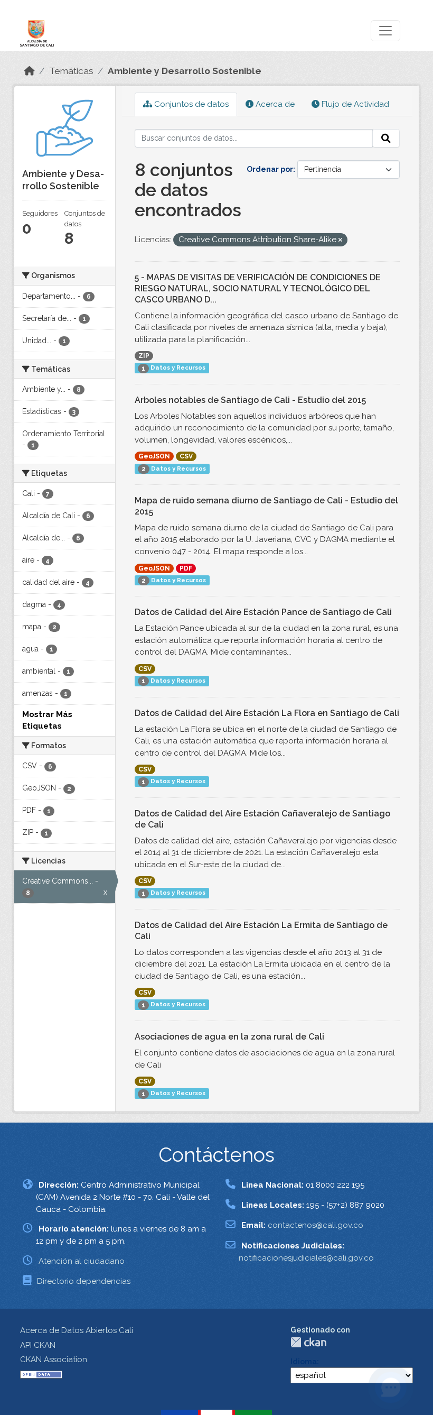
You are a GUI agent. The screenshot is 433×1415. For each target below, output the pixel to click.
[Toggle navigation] (385, 30)
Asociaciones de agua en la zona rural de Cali (229, 1037)
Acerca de (274, 104)
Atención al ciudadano (82, 1261)
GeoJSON (154, 456)
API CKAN (37, 1345)
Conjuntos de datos (190, 104)
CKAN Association (53, 1359)
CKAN (308, 1342)
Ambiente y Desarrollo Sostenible (184, 71)
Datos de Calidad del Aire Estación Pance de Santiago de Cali (263, 612)
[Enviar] (386, 138)
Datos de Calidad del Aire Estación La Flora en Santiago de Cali (267, 713)
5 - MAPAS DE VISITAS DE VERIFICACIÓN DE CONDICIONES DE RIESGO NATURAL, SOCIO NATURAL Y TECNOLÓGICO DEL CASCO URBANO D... (258, 288)
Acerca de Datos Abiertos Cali (76, 1330)
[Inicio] (29, 71)
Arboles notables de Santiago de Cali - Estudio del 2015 (250, 400)
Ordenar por (270, 169)
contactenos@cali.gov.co (315, 1225)
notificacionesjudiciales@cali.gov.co (306, 1258)
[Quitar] (340, 240)
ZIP (143, 356)
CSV (186, 456)
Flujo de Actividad (354, 104)
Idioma (303, 1361)
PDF (186, 568)
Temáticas (71, 71)
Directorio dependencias (83, 1281)
